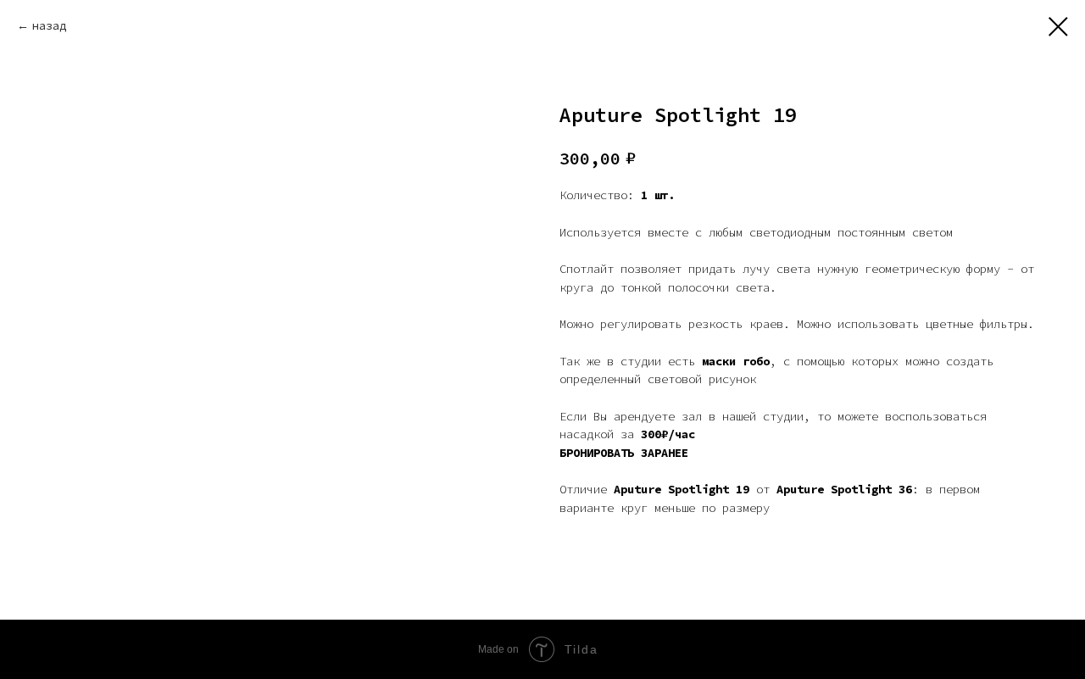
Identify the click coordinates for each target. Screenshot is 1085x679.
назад (49, 25)
